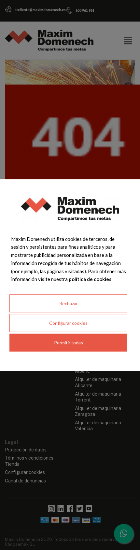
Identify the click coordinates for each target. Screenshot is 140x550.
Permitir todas (68, 342)
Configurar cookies (68, 323)
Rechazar (68, 303)
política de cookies (90, 279)
